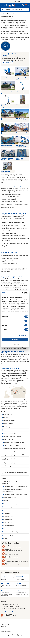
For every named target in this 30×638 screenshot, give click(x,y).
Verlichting (6, 501)
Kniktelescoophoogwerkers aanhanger (7, 133)
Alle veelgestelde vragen (7, 611)
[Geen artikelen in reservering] (28, 6)
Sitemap (3, 622)
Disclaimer (3, 626)
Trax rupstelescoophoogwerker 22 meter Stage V (21, 78)
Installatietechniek (8, 516)
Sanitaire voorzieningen (9, 433)
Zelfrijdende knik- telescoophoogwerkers (22, 146)
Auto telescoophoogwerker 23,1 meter (21, 105)
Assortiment (3, 13)
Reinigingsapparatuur (9, 427)
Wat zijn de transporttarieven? (10, 606)
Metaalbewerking (8, 522)
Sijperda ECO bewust (9, 420)
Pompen (5, 417)
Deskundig (8, 549)
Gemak (7, 545)
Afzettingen (6, 513)
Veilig (6, 563)
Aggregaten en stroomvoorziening (12, 436)
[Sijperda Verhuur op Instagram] (15, 635)
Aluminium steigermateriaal (10, 507)
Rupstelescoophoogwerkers (21, 133)
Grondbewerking (8, 424)
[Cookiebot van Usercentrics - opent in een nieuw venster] (22, 293)
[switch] (26, 321)
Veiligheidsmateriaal (8, 529)
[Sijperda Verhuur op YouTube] (17, 635)
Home (2, 621)
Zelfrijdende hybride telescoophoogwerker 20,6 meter (7, 120)
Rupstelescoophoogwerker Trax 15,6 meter (21, 91)
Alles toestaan (15, 339)
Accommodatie (7, 414)
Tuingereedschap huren (9, 430)
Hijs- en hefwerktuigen (9, 497)
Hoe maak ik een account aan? (10, 604)
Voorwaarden (4, 628)
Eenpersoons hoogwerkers (19, 159)
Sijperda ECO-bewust (6, 631)
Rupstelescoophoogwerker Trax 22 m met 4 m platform (7, 92)
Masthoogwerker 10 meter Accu (7, 77)
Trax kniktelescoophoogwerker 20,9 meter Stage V (7, 106)
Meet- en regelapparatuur (10, 535)
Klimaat (5, 538)
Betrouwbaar (8, 553)
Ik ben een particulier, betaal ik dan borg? (13, 608)
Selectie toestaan (15, 344)
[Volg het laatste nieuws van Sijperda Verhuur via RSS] (20, 635)
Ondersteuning (7, 510)
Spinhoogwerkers (5, 171)
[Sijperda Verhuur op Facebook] (12, 635)
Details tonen (22, 335)
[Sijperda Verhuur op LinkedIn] (9, 635)
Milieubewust (8, 560)
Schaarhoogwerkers (6, 145)
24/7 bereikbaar (8, 614)
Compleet (8, 556)
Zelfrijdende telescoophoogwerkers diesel (7, 159)
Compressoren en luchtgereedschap (13, 504)
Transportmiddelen (8, 525)
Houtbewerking (7, 519)
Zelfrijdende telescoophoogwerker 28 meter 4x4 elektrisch (22, 120)
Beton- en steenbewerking (10, 532)
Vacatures (3, 630)
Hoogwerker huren (8, 439)
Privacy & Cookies (5, 624)
